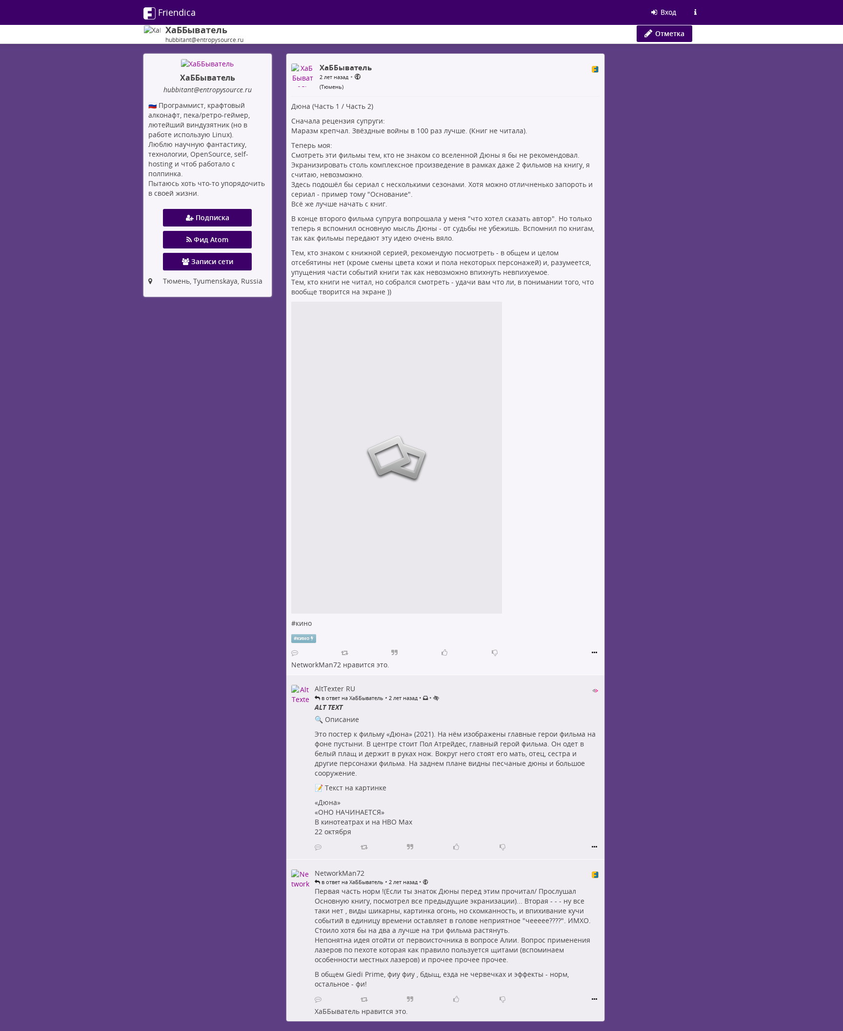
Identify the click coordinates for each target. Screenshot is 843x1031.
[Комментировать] (295, 652)
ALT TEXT (328, 707)
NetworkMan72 (316, 664)
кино (304, 623)
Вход (667, 12)
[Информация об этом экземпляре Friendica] (695, 12)
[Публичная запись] (358, 76)
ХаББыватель (337, 1011)
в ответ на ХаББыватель (351, 697)
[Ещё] (594, 652)
